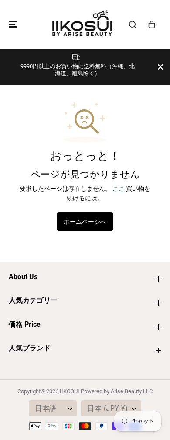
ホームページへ (85, 221)
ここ (118, 188)
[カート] (151, 24)
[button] (12, 24)
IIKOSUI (69, 391)
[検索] (132, 24)
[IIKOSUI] (83, 24)
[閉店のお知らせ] (160, 67)
